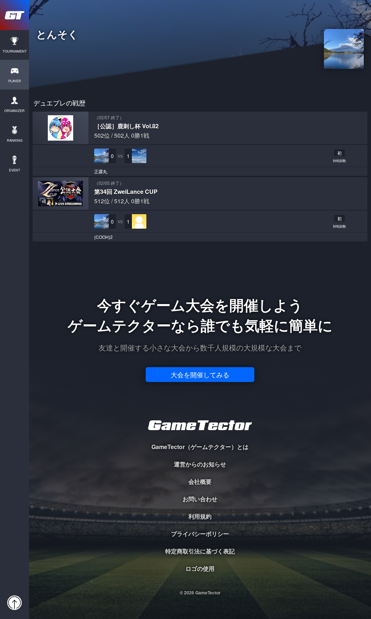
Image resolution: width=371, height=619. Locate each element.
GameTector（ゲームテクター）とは (200, 447)
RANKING (14, 140)
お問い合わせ (200, 499)
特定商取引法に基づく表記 (200, 551)
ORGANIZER (14, 110)
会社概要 (200, 481)
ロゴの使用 (200, 568)
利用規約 (200, 516)
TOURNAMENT (15, 51)
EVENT (14, 170)
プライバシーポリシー (200, 533)
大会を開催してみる (200, 374)
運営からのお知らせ (200, 464)
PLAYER (14, 81)
